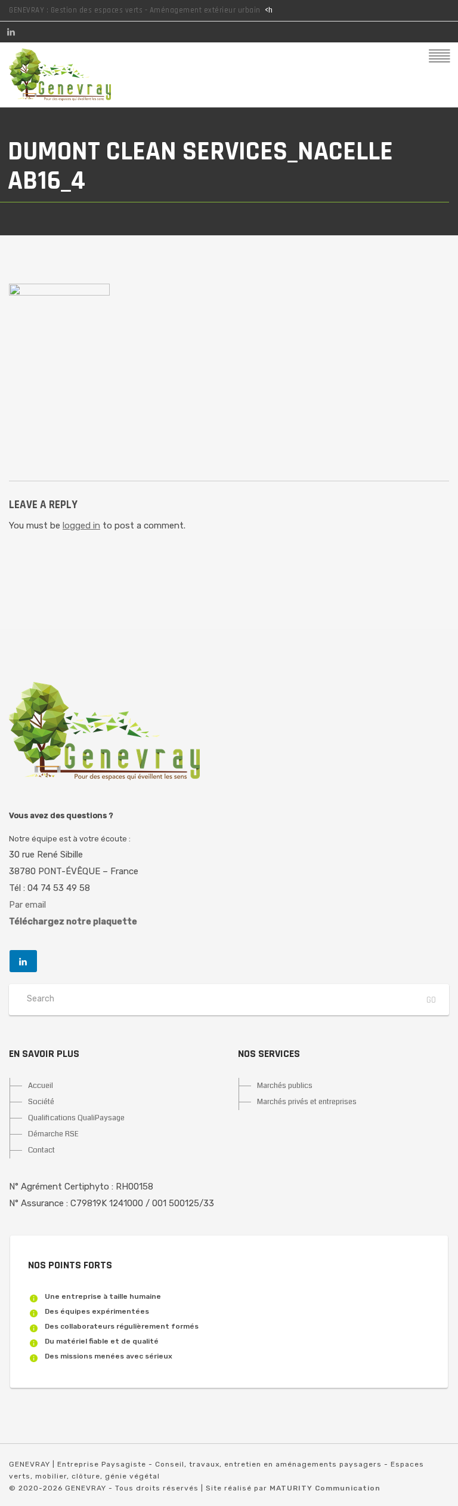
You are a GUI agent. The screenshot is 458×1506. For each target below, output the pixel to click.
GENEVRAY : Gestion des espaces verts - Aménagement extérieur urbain (135, 10)
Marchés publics (284, 1085)
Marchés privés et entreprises (307, 1101)
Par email (27, 904)
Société (41, 1101)
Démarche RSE (53, 1134)
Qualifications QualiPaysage (76, 1117)
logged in (81, 525)
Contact (41, 1150)
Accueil (40, 1085)
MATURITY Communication (325, 1488)
